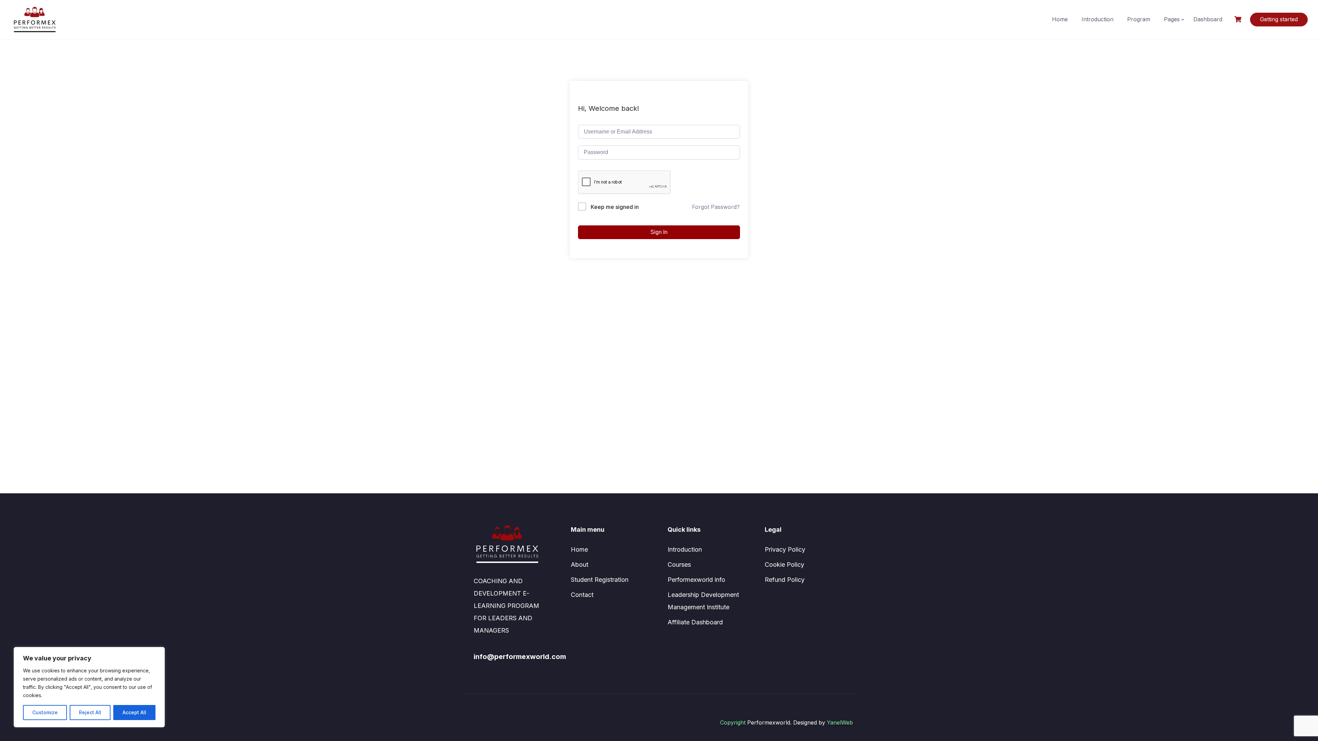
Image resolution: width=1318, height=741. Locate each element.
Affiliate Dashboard (695, 622)
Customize (45, 712)
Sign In (659, 232)
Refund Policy (785, 579)
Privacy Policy (785, 549)
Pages (1172, 19)
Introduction (1097, 19)
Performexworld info (696, 579)
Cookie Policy (784, 564)
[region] (89, 687)
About (579, 564)
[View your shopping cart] (1238, 19)
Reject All (90, 712)
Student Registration (599, 579)
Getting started (1279, 19)
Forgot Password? (716, 206)
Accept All (134, 712)
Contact (582, 594)
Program (1138, 19)
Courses (679, 564)
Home (1060, 19)
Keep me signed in (615, 206)
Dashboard (1207, 19)
